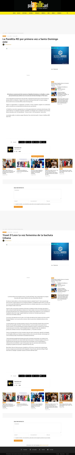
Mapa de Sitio (62, 453)
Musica (6, 33)
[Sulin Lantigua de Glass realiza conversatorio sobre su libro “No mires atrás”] (65, 163)
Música (43, 13)
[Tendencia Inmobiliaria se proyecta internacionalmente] (53, 88)
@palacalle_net (44, 445)
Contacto (67, 453)
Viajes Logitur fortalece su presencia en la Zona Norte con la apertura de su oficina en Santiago (9, 172)
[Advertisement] (37, 24)
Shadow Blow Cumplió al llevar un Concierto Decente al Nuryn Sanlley (60, 84)
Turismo (59, 13)
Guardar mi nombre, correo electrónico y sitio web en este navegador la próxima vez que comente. (32, 204)
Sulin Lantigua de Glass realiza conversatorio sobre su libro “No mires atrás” (65, 171)
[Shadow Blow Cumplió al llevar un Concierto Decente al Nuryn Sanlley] (60, 76)
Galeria (31, 13)
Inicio (14, 13)
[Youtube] (19, 151)
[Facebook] (14, 151)
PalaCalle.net (8, 44)
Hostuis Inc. (53, 85)
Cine (48, 13)
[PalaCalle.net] (4, 44)
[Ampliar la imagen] (67, 48)
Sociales (37, 13)
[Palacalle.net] (37, 6)
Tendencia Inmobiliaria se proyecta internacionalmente (22, 171)
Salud (18, 13)
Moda (53, 13)
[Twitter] (18, 151)
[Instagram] (16, 151)
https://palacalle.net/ (17, 149)
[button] (67, 13)
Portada (57, 453)
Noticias (24, 13)
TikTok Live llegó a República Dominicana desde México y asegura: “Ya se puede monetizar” (63, 94)
